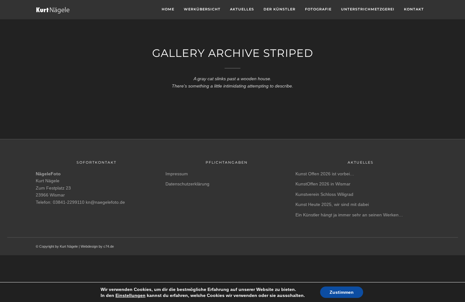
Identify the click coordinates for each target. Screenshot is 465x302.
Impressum (176, 173)
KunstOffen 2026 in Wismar (322, 183)
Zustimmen (342, 292)
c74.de (108, 246)
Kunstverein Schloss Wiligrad (324, 194)
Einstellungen (130, 295)
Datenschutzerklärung (187, 183)
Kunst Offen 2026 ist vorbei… (324, 173)
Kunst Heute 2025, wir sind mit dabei (332, 204)
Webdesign (89, 246)
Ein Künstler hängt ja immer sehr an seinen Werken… (349, 214)
